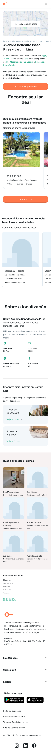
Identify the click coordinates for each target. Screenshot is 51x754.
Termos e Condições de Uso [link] (15, 722)
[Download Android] (14, 700)
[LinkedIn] (25, 746)
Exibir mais (8, 599)
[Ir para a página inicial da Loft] (6, 4)
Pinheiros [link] (6, 580)
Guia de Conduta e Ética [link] (14, 727)
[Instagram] (17, 746)
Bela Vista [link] (7, 590)
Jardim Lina (37, 41)
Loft (5, 41)
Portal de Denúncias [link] (12, 711)
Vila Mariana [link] (8, 583)
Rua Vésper (28, 62)
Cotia (26, 41)
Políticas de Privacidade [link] (14, 716)
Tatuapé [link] (6, 593)
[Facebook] (34, 746)
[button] (25, 658)
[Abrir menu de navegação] (46, 4)
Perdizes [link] (6, 587)
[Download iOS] (35, 700)
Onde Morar (15, 41)
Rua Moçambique (14, 62)
